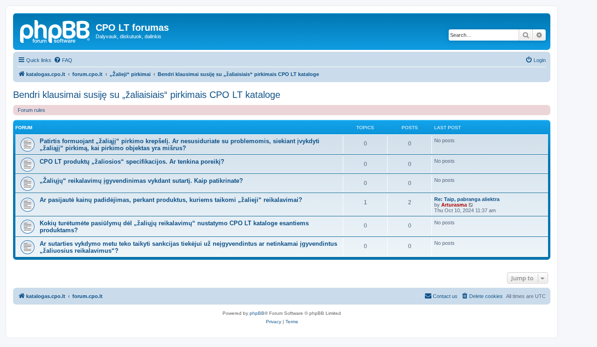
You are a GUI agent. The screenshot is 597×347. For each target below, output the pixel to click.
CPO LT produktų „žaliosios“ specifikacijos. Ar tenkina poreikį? (132, 161)
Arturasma (454, 205)
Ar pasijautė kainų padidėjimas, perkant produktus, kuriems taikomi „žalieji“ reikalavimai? (171, 199)
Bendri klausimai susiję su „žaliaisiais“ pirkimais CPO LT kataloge (146, 95)
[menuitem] (63, 60)
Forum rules (31, 110)
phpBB (257, 313)
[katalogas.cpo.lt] (55, 30)
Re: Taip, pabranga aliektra (467, 199)
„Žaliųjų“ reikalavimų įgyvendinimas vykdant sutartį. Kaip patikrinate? (141, 180)
